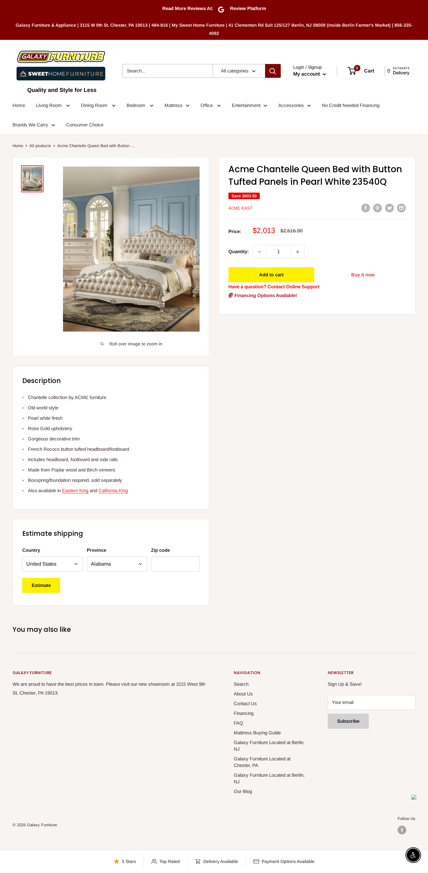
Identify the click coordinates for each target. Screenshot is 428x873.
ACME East (240, 208)
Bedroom (137, 105)
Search (241, 684)
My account (307, 74)
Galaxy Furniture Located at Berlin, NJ (269, 746)
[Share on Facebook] (365, 207)
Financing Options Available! (265, 295)
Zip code (160, 550)
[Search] (273, 71)
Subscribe (348, 721)
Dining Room (95, 105)
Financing (243, 713)
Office (207, 105)
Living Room (49, 105)
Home (19, 105)
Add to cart (271, 275)
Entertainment (246, 105)
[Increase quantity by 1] (297, 251)
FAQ (238, 723)
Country (31, 550)
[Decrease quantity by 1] (259, 251)
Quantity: (238, 251)
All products (40, 145)
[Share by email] (401, 207)
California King (113, 490)
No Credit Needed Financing (350, 105)
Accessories (291, 105)
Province (96, 550)
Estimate (41, 585)
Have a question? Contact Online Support (274, 287)
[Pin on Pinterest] (377, 207)
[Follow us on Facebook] (402, 830)
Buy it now (362, 275)
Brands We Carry (30, 124)
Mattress (173, 105)
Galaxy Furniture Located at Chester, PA (262, 762)
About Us (243, 693)
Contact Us (245, 703)
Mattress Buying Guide (257, 732)
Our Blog (243, 791)
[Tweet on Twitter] (389, 207)
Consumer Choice (84, 124)
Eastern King (75, 490)
